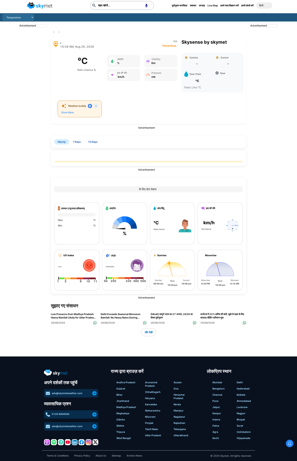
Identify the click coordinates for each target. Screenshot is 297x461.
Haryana (150, 398)
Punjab (149, 422)
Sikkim (120, 425)
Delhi (240, 382)
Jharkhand (122, 400)
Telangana (180, 429)
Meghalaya (122, 413)
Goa (176, 388)
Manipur (179, 410)
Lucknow (242, 407)
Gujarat (120, 388)
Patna (215, 425)
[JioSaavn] (61, 442)
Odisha (120, 419)
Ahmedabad (244, 400)
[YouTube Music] (68, 442)
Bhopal (241, 419)
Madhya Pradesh (126, 407)
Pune (215, 400)
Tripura (120, 431)
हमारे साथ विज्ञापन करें (230, 5)
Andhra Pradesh (125, 382)
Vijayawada (243, 438)
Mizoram (150, 416)
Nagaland (179, 416)
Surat (240, 425)
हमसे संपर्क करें (247, 5)
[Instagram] (88, 442)
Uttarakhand (181, 435)
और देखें (148, 332)
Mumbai (217, 382)
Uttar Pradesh (153, 435)
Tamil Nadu (151, 429)
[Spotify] (54, 442)
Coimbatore (244, 431)
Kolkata (241, 394)
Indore (216, 419)
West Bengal (123, 438)
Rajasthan (179, 422)
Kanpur (216, 413)
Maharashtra (152, 410)
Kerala (177, 404)
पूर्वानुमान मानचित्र (179, 5)
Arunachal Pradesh (151, 384)
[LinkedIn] (75, 442)
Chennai (217, 394)
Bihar (119, 394)
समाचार (193, 5)
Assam (178, 382)
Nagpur (241, 413)
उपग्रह (202, 5)
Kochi (215, 438)
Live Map (212, 5)
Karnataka (151, 404)
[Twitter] (95, 442)
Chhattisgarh (153, 392)
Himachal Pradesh (179, 396)
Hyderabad (243, 388)
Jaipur (216, 407)
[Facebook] (81, 442)
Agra (215, 431)
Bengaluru (218, 388)
